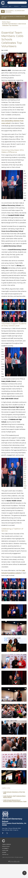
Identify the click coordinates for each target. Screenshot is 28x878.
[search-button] (25, 3)
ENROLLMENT (4, 6)
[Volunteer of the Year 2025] (14, 677)
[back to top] (24, 873)
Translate (16, 6)
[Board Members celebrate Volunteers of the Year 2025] (14, 727)
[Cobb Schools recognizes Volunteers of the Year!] (14, 611)
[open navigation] (3, 11)
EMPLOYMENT (24, 6)
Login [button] (10, 6)
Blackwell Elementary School (15, 11)
